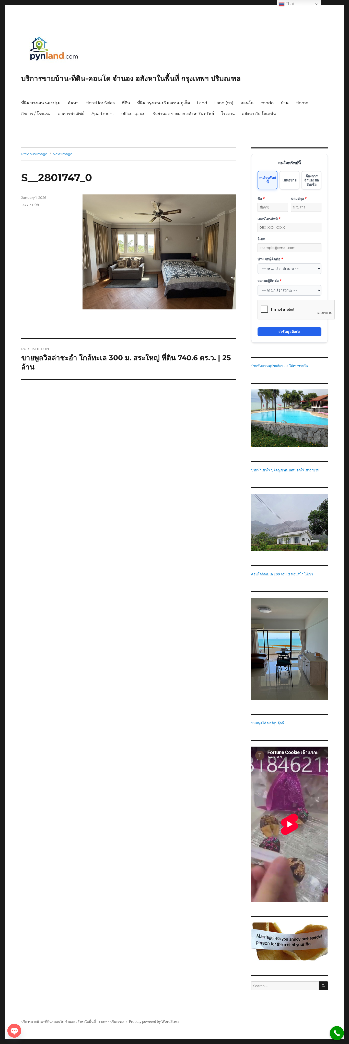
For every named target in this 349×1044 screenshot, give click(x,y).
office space (133, 113)
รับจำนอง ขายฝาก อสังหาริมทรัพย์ (183, 113)
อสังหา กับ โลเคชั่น (259, 113)
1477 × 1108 (30, 205)
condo (267, 102)
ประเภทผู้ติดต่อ (270, 259)
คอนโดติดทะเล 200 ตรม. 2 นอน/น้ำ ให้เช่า (282, 574)
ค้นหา (73, 102)
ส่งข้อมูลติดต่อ (289, 332)
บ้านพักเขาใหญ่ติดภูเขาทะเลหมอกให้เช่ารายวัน (285, 470)
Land (202, 102)
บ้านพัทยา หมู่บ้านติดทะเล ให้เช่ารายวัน (279, 366)
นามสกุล (299, 198)
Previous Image (34, 154)
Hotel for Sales (100, 102)
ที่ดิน (126, 102)
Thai (289, 4)
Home (302, 102)
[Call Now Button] (337, 1033)
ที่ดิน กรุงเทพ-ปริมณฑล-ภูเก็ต (163, 102)
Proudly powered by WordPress (154, 1021)
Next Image (62, 154)
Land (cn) (223, 102)
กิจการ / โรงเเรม (36, 113)
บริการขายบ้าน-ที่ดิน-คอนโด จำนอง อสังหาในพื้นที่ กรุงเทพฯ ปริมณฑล (131, 78)
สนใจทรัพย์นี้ (267, 179)
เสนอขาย (290, 180)
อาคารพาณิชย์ (71, 113)
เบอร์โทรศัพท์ (269, 218)
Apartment (102, 113)
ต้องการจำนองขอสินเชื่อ (311, 180)
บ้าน (284, 102)
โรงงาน (228, 113)
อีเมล (261, 238)
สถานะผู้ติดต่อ (270, 280)
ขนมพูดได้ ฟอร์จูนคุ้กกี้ (267, 723)
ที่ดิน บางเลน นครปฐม (41, 102)
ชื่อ (261, 198)
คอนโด (246, 102)
